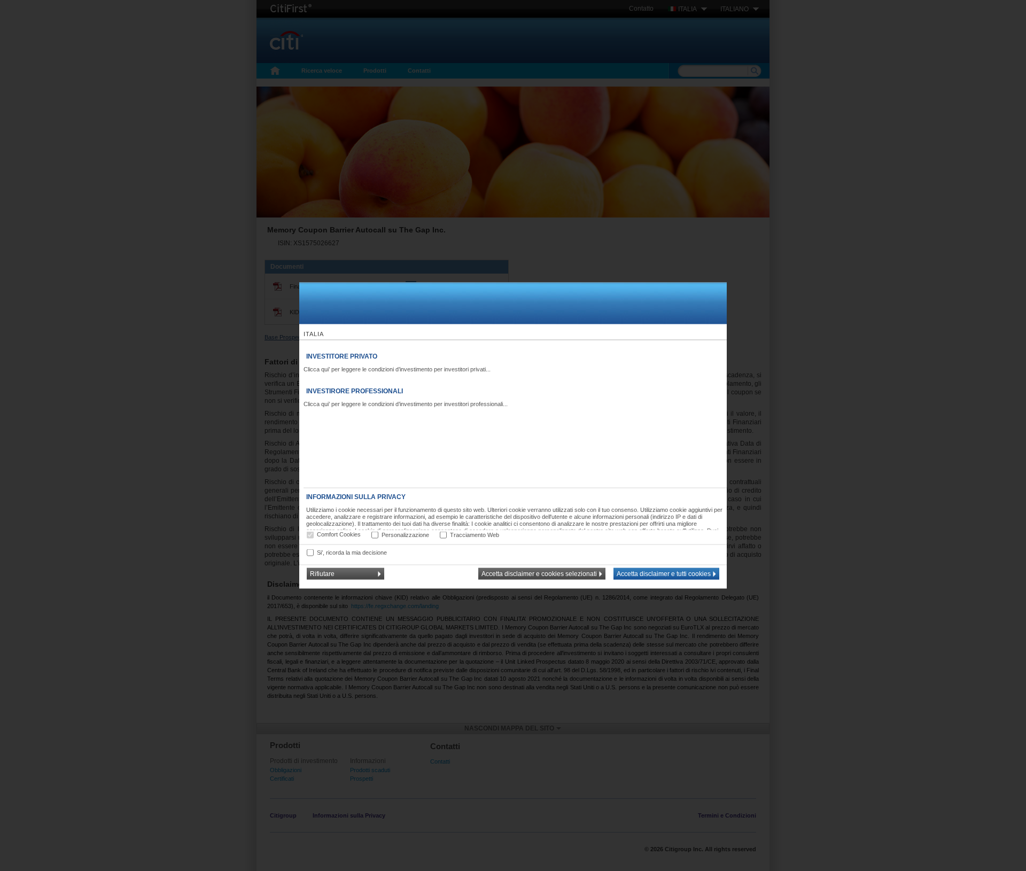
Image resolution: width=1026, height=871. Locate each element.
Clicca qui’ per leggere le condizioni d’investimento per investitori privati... (397, 369)
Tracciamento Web (474, 534)
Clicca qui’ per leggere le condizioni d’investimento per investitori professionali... (406, 404)
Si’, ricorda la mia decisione (352, 552)
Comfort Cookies (339, 534)
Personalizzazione (405, 534)
